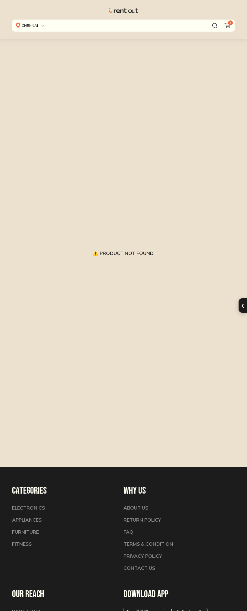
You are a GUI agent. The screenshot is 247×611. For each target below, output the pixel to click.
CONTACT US (139, 568)
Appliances (27, 520)
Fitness (22, 544)
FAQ (128, 532)
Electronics (28, 508)
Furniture (25, 532)
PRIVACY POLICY (143, 556)
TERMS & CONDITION (148, 544)
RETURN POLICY (142, 520)
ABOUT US (136, 508)
